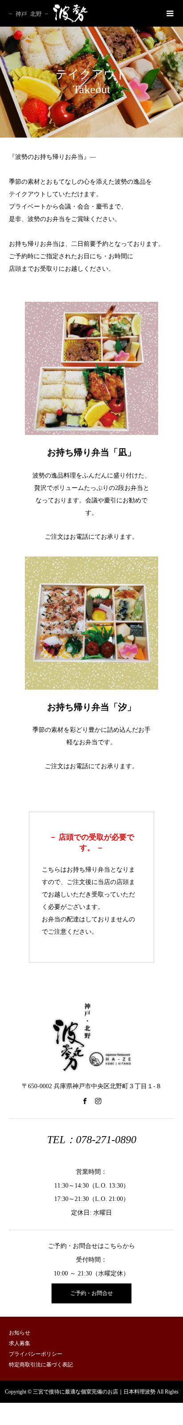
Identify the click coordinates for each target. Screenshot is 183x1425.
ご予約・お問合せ (91, 1293)
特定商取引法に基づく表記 (41, 1365)
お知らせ (19, 1333)
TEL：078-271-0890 (91, 1139)
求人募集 (19, 1343)
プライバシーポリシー (35, 1354)
